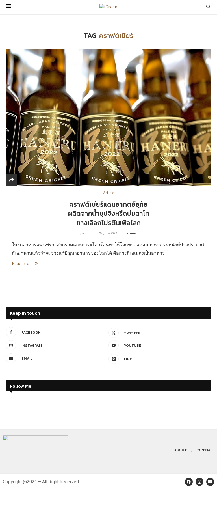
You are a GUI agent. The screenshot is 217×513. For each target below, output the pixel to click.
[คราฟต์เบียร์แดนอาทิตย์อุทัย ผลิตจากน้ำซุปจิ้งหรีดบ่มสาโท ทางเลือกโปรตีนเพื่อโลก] (108, 117)
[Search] (208, 7)
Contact (205, 451)
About (180, 451)
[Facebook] (189, 482)
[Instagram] (199, 482)
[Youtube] (210, 482)
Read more (23, 264)
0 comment (132, 233)
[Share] (11, 180)
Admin (87, 233)
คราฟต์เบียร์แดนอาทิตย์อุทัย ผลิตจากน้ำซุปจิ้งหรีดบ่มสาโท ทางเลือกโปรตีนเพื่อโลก (108, 213)
